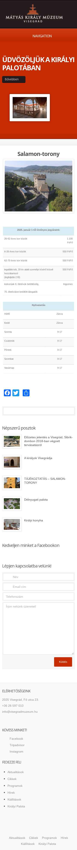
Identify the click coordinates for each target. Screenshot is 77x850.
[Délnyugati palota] (12, 504)
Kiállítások (14, 799)
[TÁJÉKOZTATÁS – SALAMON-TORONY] (12, 483)
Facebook (16, 738)
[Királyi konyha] (12, 524)
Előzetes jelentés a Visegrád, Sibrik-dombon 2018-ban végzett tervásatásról (48, 441)
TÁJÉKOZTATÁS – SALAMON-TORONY (45, 480)
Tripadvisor (17, 745)
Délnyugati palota (36, 499)
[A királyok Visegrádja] (12, 462)
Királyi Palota (16, 806)
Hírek (11, 792)
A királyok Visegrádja (38, 458)
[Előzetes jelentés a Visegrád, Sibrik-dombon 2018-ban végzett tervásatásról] (12, 441)
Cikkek (11, 779)
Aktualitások (15, 772)
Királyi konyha (33, 520)
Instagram (16, 751)
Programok (14, 785)
